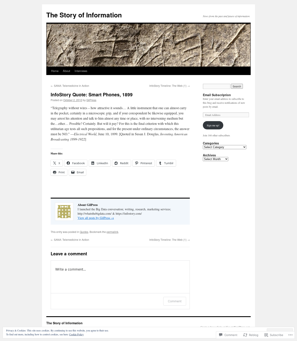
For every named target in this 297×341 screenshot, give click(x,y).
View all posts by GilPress (96, 218)
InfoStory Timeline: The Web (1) (169, 85)
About (66, 71)
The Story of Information (84, 14)
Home (54, 71)
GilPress (91, 100)
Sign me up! (213, 125)
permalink (112, 232)
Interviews (81, 71)
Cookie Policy (76, 334)
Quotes (84, 232)
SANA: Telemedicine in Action (70, 85)
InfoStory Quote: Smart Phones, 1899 (92, 94)
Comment (175, 301)
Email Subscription (217, 95)
